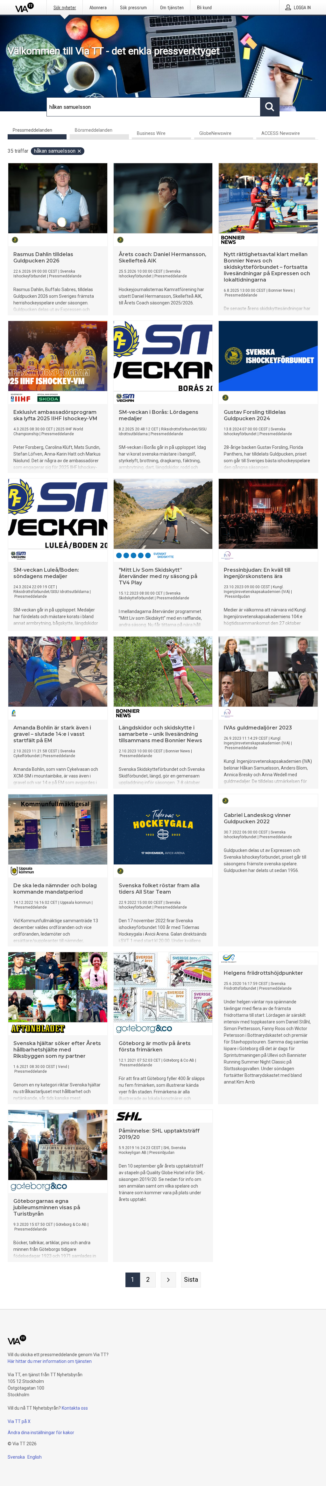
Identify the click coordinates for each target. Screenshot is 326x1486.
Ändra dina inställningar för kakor (41, 1432)
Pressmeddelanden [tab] (32, 130)
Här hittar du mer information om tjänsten (50, 1361)
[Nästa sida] (168, 1279)
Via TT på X (19, 1421)
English (34, 1457)
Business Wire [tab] (151, 133)
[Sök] (270, 106)
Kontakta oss (75, 1408)
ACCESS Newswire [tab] (280, 133)
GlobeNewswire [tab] (215, 133)
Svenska (16, 1457)
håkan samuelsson (54, 151)
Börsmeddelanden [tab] (93, 130)
